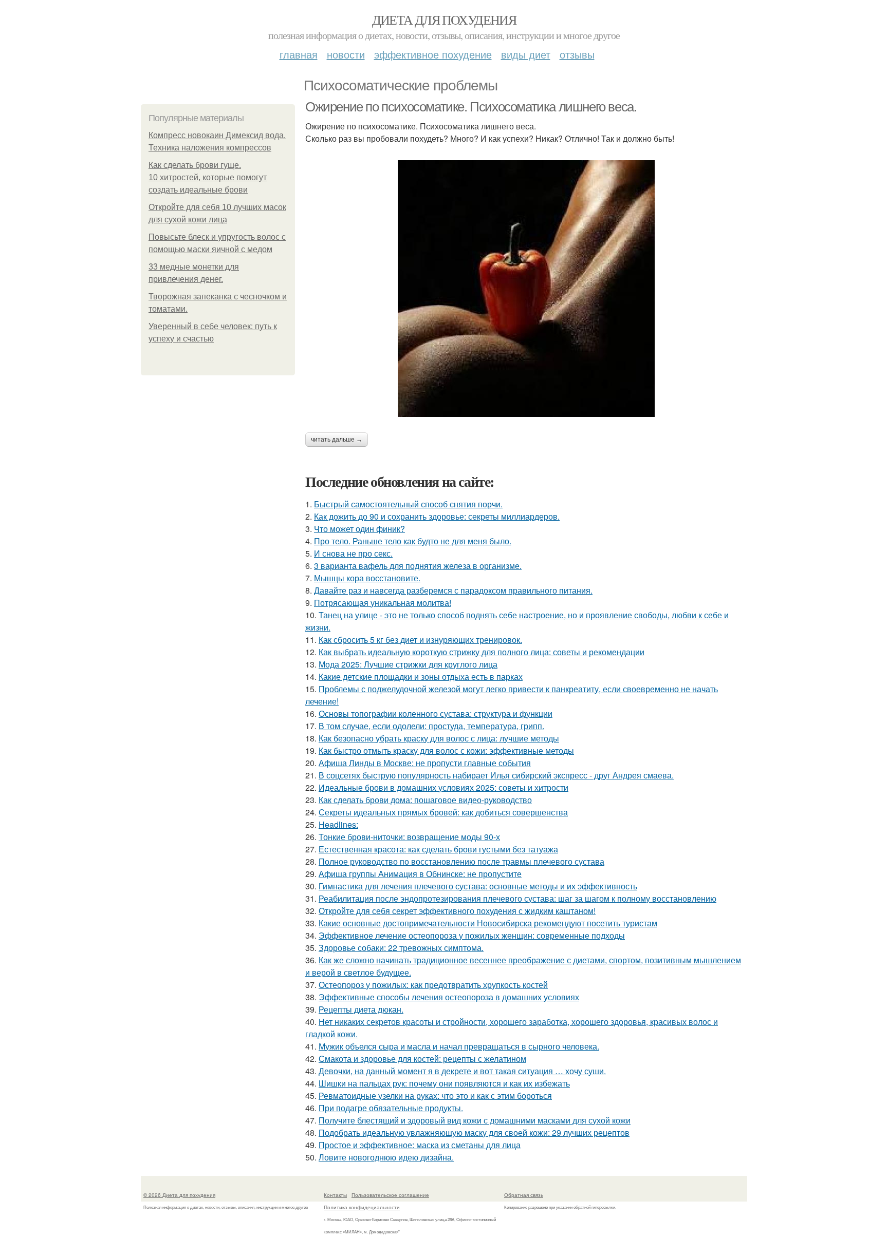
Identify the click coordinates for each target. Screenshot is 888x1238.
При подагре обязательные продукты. (391, 1108)
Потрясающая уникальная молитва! (382, 602)
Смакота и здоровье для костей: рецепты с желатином (422, 1058)
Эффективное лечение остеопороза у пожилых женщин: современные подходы (472, 935)
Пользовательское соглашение (390, 1194)
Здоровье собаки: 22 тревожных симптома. (401, 948)
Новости (346, 54)
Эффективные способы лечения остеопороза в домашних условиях (449, 997)
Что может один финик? (359, 529)
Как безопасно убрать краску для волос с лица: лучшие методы (439, 738)
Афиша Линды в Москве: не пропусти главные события (425, 763)
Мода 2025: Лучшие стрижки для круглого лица (408, 664)
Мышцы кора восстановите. (367, 578)
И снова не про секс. (353, 553)
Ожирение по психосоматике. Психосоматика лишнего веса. (470, 107)
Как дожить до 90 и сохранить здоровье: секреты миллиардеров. (437, 516)
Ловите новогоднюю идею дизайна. (386, 1157)
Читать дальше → (336, 439)
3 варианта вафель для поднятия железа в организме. (418, 566)
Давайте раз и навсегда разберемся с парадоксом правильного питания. (453, 590)
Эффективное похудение (433, 54)
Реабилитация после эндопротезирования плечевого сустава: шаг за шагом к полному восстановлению (517, 898)
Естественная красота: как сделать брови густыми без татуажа (438, 849)
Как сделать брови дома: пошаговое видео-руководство (425, 800)
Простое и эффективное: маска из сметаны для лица (420, 1145)
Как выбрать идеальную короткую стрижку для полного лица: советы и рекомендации (481, 652)
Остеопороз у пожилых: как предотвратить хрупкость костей (433, 985)
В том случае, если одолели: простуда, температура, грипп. (431, 726)
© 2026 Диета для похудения (179, 1194)
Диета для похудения (444, 19)
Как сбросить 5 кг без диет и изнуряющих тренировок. (420, 639)
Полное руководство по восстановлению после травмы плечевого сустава (461, 861)
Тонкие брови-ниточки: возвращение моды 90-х (409, 837)
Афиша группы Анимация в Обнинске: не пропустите (420, 874)
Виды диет (525, 54)
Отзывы (577, 54)
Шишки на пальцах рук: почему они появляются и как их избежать (444, 1083)
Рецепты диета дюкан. (361, 1009)
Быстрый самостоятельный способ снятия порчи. (408, 504)
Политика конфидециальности (362, 1207)
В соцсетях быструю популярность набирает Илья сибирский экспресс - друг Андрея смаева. (496, 775)
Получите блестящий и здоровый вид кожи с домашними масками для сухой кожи (475, 1120)
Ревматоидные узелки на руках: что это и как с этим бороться (435, 1095)
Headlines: (338, 824)
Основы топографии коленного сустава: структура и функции (435, 713)
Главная (299, 54)
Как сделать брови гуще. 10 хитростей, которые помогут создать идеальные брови (208, 177)
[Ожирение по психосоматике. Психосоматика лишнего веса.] (526, 288)
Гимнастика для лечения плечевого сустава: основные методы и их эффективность (478, 886)
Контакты (335, 1194)
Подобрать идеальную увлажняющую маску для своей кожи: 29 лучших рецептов (474, 1132)
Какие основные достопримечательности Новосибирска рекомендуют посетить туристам (488, 923)
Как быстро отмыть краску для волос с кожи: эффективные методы (446, 750)
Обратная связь (523, 1194)
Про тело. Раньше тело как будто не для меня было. (412, 541)
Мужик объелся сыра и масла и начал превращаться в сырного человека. (459, 1046)
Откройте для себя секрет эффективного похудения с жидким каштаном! (457, 911)
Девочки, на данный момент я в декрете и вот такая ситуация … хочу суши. (462, 1071)
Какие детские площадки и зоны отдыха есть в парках (421, 676)
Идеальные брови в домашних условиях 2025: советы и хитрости (443, 787)
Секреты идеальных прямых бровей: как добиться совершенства (443, 812)
